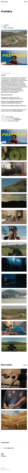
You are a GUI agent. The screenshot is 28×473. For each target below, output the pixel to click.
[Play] (14, 57)
